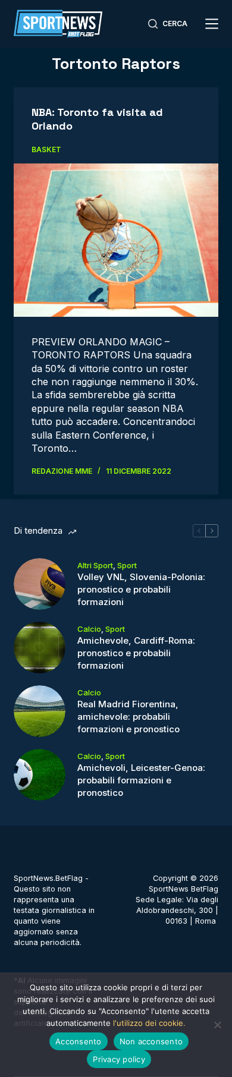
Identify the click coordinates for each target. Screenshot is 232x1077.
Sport (127, 565)
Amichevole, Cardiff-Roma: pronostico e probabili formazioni (136, 653)
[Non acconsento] (217, 1025)
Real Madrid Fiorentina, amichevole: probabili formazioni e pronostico (128, 716)
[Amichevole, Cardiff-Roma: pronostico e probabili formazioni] (39, 647)
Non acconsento (151, 1041)
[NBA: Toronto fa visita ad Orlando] (116, 239)
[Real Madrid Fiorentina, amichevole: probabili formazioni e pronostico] (39, 711)
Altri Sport (95, 565)
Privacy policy (119, 1059)
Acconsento (78, 1041)
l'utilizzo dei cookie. (149, 1023)
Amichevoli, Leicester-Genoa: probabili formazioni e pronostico (141, 780)
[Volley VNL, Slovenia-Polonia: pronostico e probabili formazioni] (39, 584)
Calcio (89, 629)
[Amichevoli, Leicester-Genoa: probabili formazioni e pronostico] (39, 775)
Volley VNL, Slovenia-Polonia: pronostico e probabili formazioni (141, 589)
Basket (46, 149)
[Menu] (211, 23)
